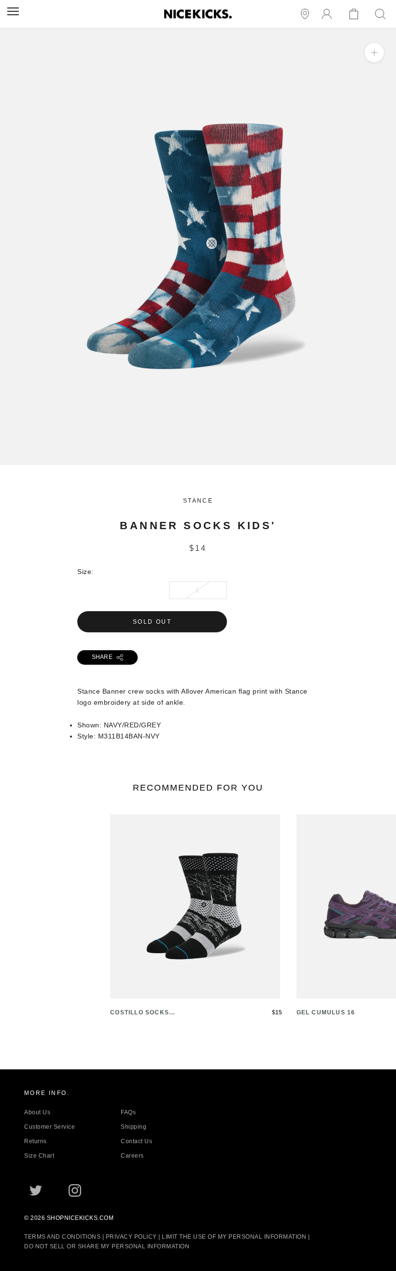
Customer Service (49, 1126)
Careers (132, 1155)
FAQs (128, 1112)
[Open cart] (355, 14)
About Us (37, 1112)
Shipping (133, 1126)
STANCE (198, 500)
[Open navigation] (13, 11)
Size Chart (39, 1155)
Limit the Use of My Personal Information (234, 1236)
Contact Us (136, 1141)
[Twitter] (35, 1190)
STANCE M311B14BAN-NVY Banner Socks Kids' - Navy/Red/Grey (107, 459)
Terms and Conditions (62, 1236)
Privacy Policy (131, 1236)
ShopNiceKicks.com (80, 1218)
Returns (35, 1141)
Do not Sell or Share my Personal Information (106, 1246)
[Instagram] (75, 1190)
